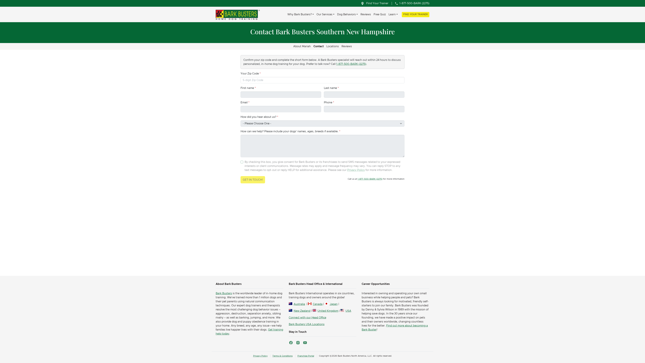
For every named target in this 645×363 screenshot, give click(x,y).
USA (348, 311)
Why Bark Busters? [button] (299, 14)
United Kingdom (327, 311)
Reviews (365, 14)
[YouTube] (305, 342)
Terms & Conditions (282, 356)
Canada (317, 304)
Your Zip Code (250, 73)
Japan (333, 304)
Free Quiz (380, 14)
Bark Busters (224, 293)
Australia (299, 304)
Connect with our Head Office (307, 317)
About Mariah (302, 46)
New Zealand (302, 311)
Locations (332, 46)
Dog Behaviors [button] (346, 14)
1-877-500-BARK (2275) (351, 64)
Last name (330, 88)
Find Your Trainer (415, 14)
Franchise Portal (305, 356)
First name (247, 88)
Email (244, 102)
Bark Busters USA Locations (307, 324)
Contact (318, 46)
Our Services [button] (324, 14)
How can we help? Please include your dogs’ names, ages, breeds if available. (289, 131)
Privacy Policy (356, 170)
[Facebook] (291, 342)
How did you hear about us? (258, 117)
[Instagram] (298, 342)
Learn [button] (392, 14)
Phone (328, 102)
